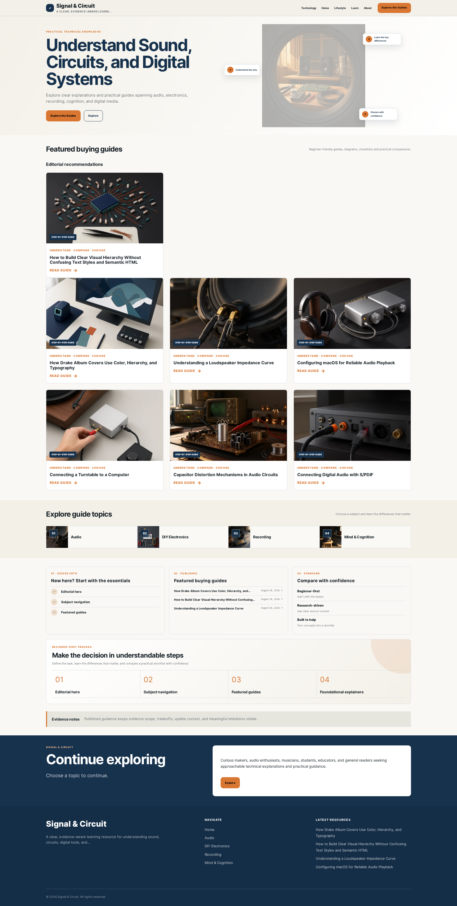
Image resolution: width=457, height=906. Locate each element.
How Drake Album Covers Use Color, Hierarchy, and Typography (103, 365)
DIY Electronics (175, 537)
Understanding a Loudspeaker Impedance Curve (223, 362)
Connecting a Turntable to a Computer (89, 474)
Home (325, 8)
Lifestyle (340, 8)
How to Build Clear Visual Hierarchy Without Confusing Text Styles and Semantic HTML (95, 260)
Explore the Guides (394, 7)
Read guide (60, 270)
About (368, 8)
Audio (76, 537)
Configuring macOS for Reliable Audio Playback (346, 362)
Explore (93, 115)
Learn (355, 8)
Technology (308, 8)
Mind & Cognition (359, 537)
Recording (262, 537)
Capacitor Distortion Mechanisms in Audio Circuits (225, 474)
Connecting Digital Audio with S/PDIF (335, 474)
